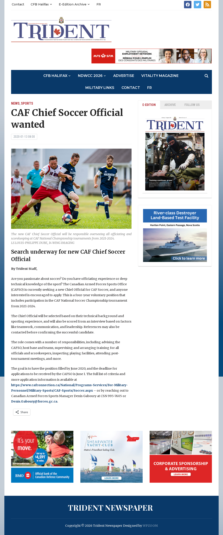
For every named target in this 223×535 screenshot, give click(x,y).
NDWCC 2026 (90, 76)
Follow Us (192, 105)
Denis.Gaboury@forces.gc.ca (34, 401)
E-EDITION (149, 105)
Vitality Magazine (160, 76)
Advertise (123, 76)
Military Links (99, 88)
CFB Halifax (40, 4)
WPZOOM (150, 526)
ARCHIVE (170, 105)
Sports (27, 103)
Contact (18, 4)
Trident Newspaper (110, 507)
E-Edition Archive (72, 4)
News (15, 103)
